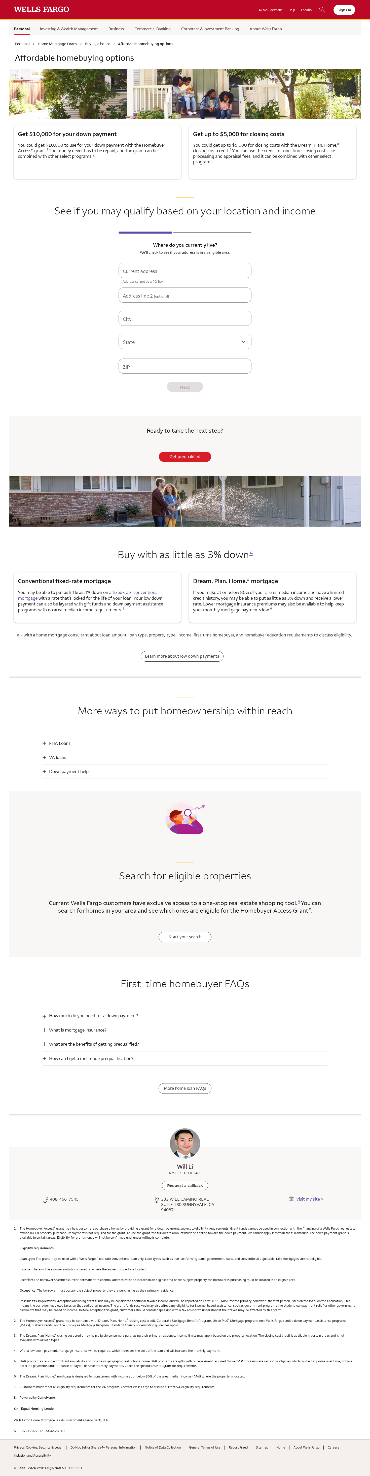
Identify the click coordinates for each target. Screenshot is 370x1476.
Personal (22, 28)
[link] (185, 1185)
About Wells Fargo (266, 28)
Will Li (185, 1166)
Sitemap (262, 1447)
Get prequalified (185, 456)
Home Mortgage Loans (57, 44)
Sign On (344, 10)
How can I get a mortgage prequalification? (91, 1058)
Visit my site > (309, 1199)
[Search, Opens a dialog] (322, 10)
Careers (333, 1447)
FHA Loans (59, 743)
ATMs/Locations (270, 10)
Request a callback (185, 1185)
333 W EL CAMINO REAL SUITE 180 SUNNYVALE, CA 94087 (187, 1205)
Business (116, 28)
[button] (185, 743)
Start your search (185, 937)
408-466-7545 (64, 1199)
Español (306, 10)
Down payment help (69, 771)
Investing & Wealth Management (69, 28)
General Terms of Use (204, 1447)
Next (185, 387)
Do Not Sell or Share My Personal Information (103, 1447)
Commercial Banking (152, 28)
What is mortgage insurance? (77, 1030)
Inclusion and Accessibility (32, 1455)
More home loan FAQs (185, 1088)
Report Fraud (238, 1447)
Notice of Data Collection (163, 1447)
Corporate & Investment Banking (210, 28)
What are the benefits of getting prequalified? (94, 1044)
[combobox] (185, 275)
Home (280, 1447)
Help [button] (291, 10)
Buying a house (97, 44)
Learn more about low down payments (182, 656)
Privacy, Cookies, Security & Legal (38, 1447)
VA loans (57, 757)
